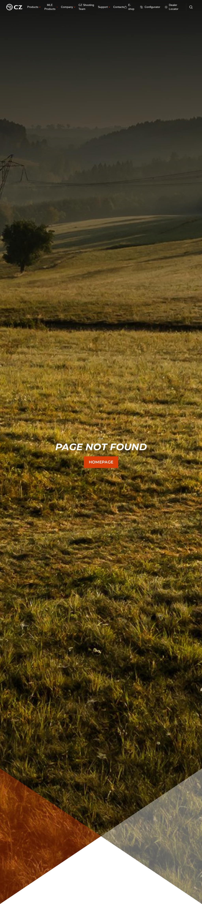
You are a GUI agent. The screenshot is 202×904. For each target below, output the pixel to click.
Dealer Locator (173, 6)
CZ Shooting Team (86, 6)
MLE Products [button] (49, 6)
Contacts (118, 6)
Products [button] (32, 6)
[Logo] (14, 7)
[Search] (191, 7)
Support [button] (103, 6)
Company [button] (67, 6)
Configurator (152, 6)
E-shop (131, 6)
